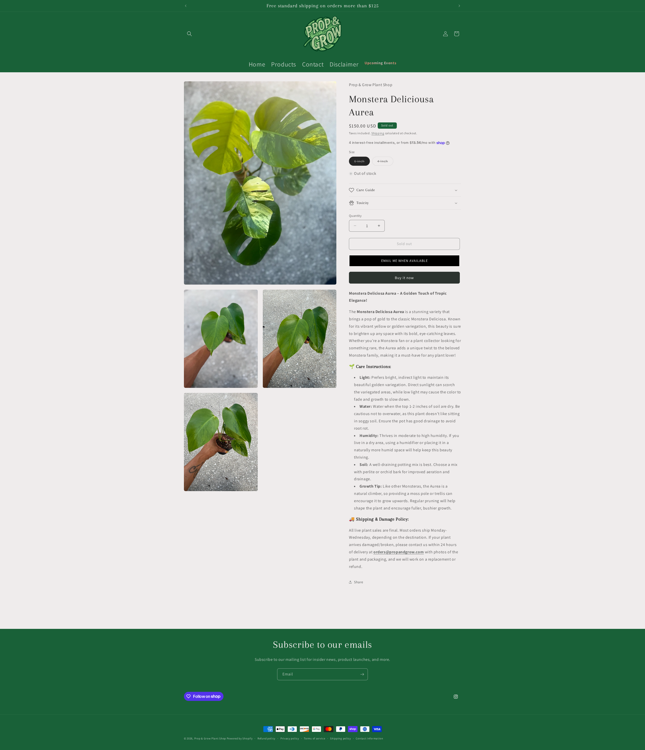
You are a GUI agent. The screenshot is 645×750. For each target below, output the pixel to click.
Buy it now (404, 277)
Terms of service (314, 738)
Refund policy (266, 738)
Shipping (377, 133)
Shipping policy (340, 738)
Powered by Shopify (240, 738)
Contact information (369, 738)
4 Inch (385, 162)
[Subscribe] (362, 674)
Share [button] (358, 582)
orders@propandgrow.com (398, 552)
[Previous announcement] (185, 6)
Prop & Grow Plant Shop (210, 738)
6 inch (362, 162)
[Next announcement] (459, 6)
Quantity (355, 216)
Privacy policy (289, 738)
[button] (189, 33)
